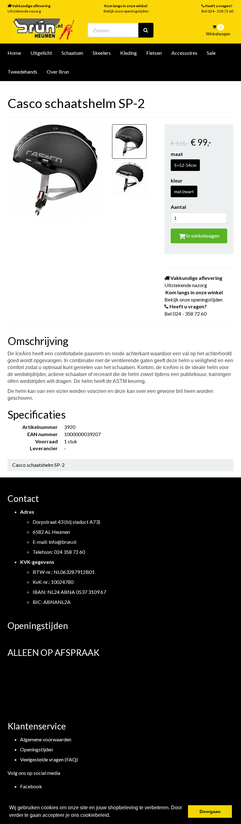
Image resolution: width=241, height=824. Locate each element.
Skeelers (102, 53)
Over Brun (58, 72)
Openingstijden (36, 749)
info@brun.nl (62, 542)
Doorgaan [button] (210, 811)
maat (177, 154)
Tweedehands (22, 72)
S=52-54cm (185, 165)
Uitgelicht (41, 53)
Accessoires (184, 53)
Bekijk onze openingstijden (126, 11)
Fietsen (154, 53)
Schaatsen (72, 53)
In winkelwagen (202, 236)
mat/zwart (184, 191)
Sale (211, 53)
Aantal (178, 207)
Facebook (31, 786)
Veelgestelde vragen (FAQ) (49, 759)
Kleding (128, 53)
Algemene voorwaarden (45, 739)
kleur (177, 180)
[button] (112, 816)
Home (14, 53)
